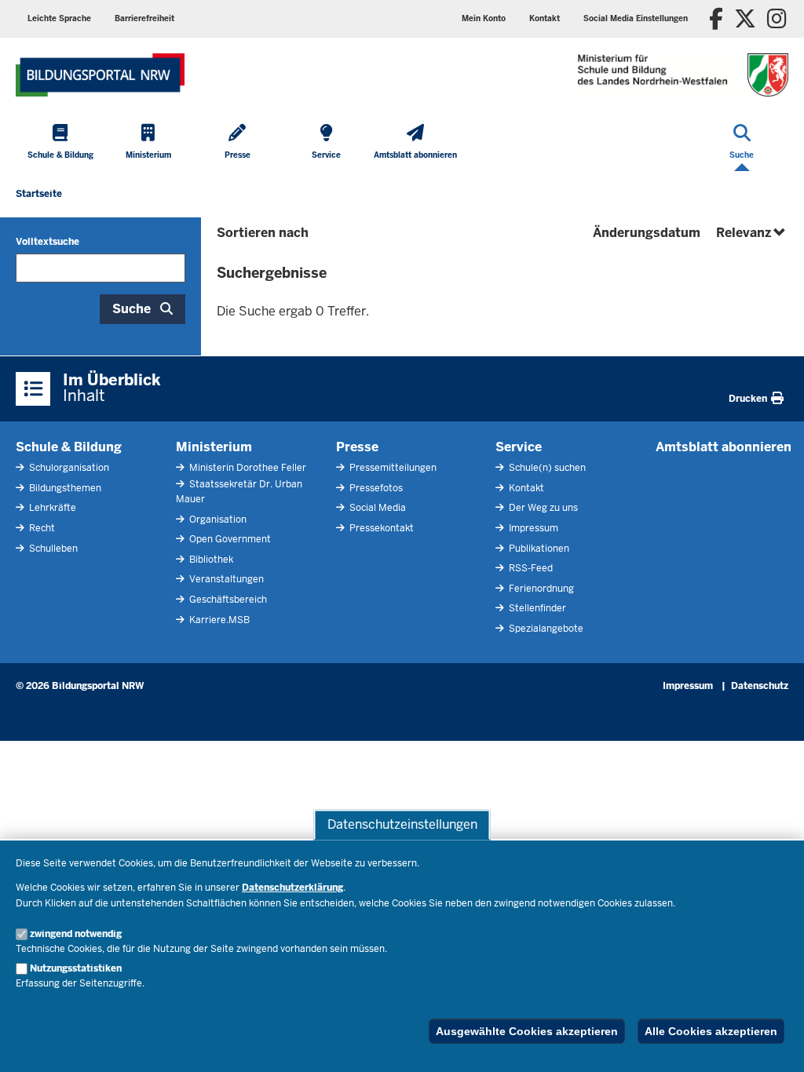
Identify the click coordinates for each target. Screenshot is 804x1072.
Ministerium (214, 447)
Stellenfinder (536, 608)
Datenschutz (759, 686)
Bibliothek (210, 559)
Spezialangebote (544, 628)
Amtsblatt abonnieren (723, 447)
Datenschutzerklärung (292, 887)
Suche (131, 309)
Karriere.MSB (218, 620)
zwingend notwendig (76, 934)
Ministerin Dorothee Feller (246, 467)
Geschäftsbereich (227, 599)
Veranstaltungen (225, 579)
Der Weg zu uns (542, 507)
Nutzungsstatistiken (76, 968)
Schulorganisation (68, 467)
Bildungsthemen (64, 488)
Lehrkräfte (51, 507)
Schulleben (52, 548)
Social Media (376, 507)
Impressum (532, 528)
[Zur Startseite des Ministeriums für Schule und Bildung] (100, 75)
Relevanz (752, 232)
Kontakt (525, 488)
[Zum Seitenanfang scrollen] (772, 1043)
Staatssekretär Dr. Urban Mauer (239, 491)
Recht (41, 528)
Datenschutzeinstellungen (402, 824)
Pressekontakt (380, 528)
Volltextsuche (47, 241)
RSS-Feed (529, 568)
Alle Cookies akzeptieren (711, 1031)
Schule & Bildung (69, 447)
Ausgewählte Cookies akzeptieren (527, 1031)
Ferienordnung (540, 588)
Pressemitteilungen (392, 467)
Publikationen (537, 548)
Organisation (217, 519)
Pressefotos (375, 488)
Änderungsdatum (646, 232)
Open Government (229, 539)
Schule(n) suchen (546, 467)
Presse (357, 447)
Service (518, 447)
